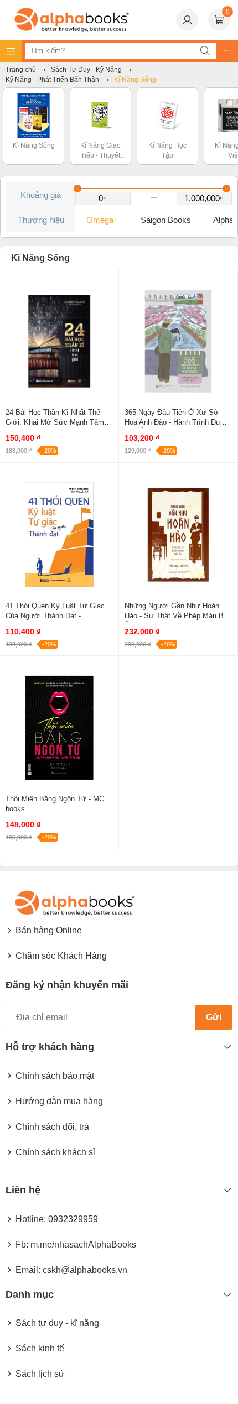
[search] (205, 51)
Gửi (213, 1017)
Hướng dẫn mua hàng (59, 1101)
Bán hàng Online (48, 930)
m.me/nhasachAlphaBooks (83, 1244)
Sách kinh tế (39, 1348)
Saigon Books (166, 220)
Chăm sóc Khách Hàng (61, 956)
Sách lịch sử (40, 1374)
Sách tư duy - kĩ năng (57, 1323)
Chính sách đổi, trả (52, 1126)
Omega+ (102, 220)
